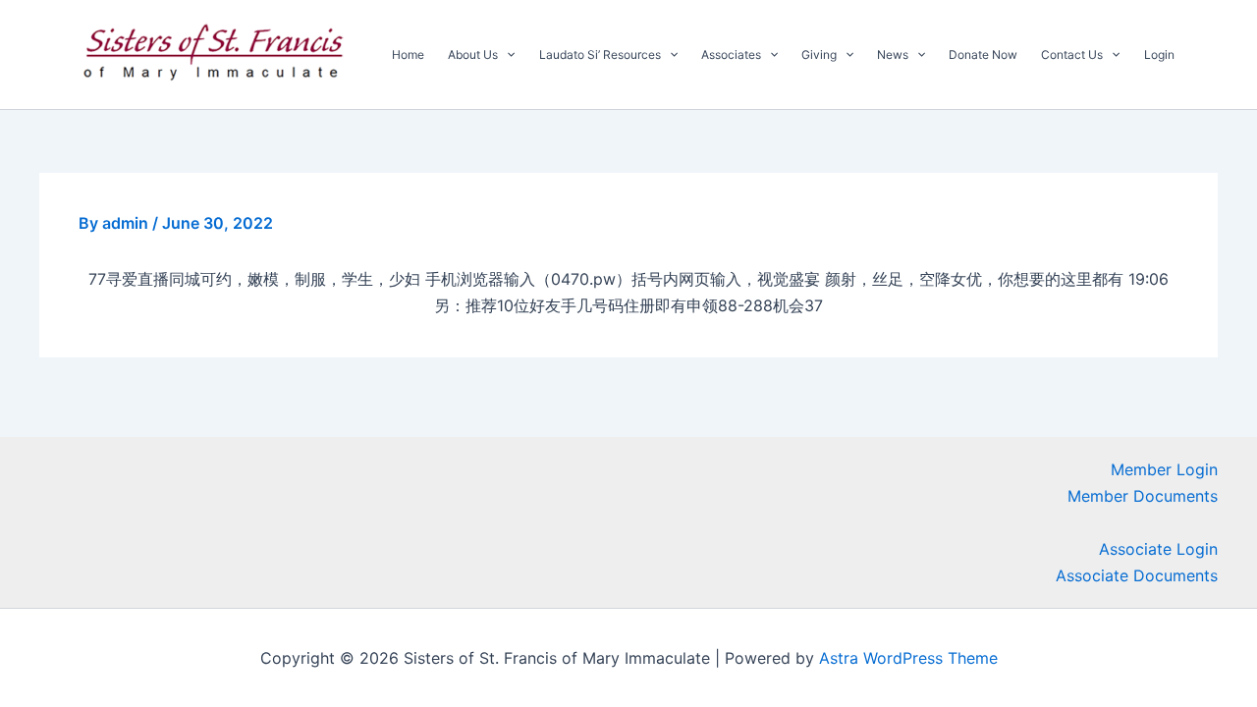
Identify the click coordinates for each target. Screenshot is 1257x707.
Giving (819, 54)
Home (408, 54)
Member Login (1164, 469)
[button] (506, 55)
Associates (731, 54)
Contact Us (1072, 54)
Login (1159, 54)
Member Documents (1142, 496)
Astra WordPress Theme (908, 658)
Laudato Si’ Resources (600, 54)
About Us (473, 54)
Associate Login (1158, 549)
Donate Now (983, 54)
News (892, 54)
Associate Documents (1137, 575)
